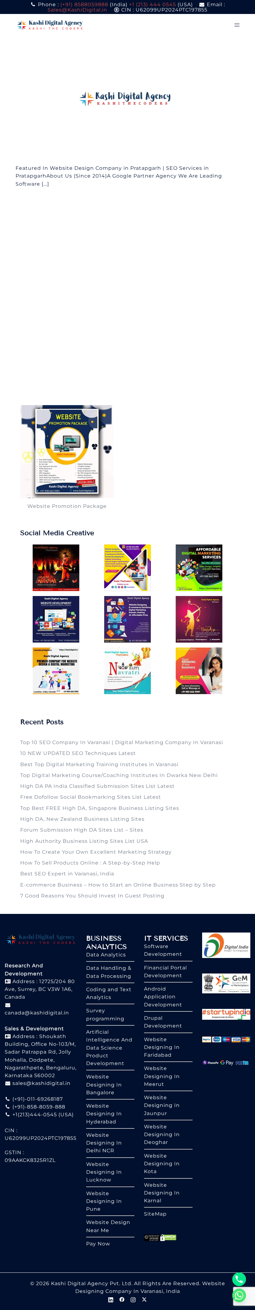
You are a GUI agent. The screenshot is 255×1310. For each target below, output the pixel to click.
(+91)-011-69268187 (37, 1099)
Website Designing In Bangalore (104, 1084)
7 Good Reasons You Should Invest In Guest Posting (92, 896)
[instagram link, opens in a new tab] (133, 1299)
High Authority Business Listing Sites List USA (84, 841)
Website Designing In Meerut (162, 1076)
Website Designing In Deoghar (162, 1134)
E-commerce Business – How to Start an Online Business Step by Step (118, 885)
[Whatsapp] (239, 1295)
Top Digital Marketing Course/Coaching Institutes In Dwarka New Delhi (119, 775)
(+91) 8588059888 (84, 4)
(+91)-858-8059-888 (38, 1107)
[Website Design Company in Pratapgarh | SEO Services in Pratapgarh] (127, 100)
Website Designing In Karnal (162, 1193)
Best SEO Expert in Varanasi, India (67, 874)
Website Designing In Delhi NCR (104, 1143)
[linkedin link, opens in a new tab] (110, 1299)
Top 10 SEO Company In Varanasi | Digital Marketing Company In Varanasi (121, 742)
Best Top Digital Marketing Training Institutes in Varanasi (99, 764)
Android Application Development (163, 997)
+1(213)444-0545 (34, 1115)
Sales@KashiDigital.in (77, 10)
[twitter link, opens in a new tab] (144, 1299)
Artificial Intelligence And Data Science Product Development (109, 1047)
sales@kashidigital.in (41, 1083)
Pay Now (98, 1244)
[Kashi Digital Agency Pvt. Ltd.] (50, 25)
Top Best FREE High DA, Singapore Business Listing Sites (99, 808)
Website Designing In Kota (162, 1164)
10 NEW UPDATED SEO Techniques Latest (78, 753)
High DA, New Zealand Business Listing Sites (82, 819)
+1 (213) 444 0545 (152, 4)
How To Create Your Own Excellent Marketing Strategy (96, 852)
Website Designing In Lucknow (104, 1172)
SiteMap (155, 1214)
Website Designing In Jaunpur (162, 1105)
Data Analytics (106, 955)
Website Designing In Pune (104, 1201)
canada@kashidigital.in (37, 1013)
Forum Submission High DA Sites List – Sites (81, 830)
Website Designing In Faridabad (162, 1047)
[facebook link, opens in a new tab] (121, 1299)
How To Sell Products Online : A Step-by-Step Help (90, 863)
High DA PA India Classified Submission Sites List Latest (97, 786)
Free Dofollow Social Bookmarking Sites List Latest (90, 797)
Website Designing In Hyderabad (104, 1114)
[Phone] (239, 1279)
